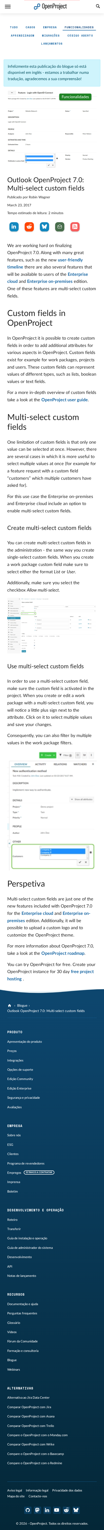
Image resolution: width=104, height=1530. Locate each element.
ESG (10, 1144)
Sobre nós (14, 1135)
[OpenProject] (10, 1005)
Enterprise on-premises (50, 281)
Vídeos (12, 1332)
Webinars (13, 1369)
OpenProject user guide (64, 400)
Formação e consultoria (22, 1350)
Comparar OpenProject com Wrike (30, 1444)
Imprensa (13, 1182)
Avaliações (14, 1107)
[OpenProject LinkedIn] (47, 1510)
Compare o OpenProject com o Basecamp (35, 1454)
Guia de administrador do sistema (30, 1247)
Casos (31, 27)
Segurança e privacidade (23, 1097)
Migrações (51, 36)
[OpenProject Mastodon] (37, 1510)
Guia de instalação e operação (27, 1238)
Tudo (14, 27)
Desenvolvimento (19, 1257)
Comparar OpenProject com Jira (29, 1407)
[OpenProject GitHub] (27, 1510)
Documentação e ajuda (22, 1304)
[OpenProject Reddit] (66, 1510)
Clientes (13, 1154)
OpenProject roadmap (62, 953)
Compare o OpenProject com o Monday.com (37, 1435)
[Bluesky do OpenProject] (76, 1510)
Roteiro (12, 1219)
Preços (12, 1051)
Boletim (12, 1191)
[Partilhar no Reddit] (29, 226)
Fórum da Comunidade (22, 1341)
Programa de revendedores (26, 1163)
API (9, 1266)
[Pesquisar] (98, 7)
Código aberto (80, 36)
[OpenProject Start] (50, 6)
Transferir (14, 1229)
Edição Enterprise (19, 1088)
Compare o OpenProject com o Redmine (34, 1463)
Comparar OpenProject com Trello (30, 1426)
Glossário (13, 1322)
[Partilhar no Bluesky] (44, 226)
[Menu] (7, 6)
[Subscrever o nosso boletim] (59, 226)
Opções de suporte (20, 1069)
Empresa (50, 27)
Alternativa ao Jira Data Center (28, 1397)
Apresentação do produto (24, 1041)
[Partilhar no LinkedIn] (14, 226)
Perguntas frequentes (22, 1313)
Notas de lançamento (21, 1275)
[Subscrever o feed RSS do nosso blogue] (75, 226)
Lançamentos (52, 44)
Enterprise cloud (37, 913)
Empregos (14, 1172)
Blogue (22, 1005)
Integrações (15, 1060)
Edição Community (20, 1079)
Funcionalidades (79, 27)
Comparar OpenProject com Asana (30, 1416)
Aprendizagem (22, 36)
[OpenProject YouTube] (56, 1510)
